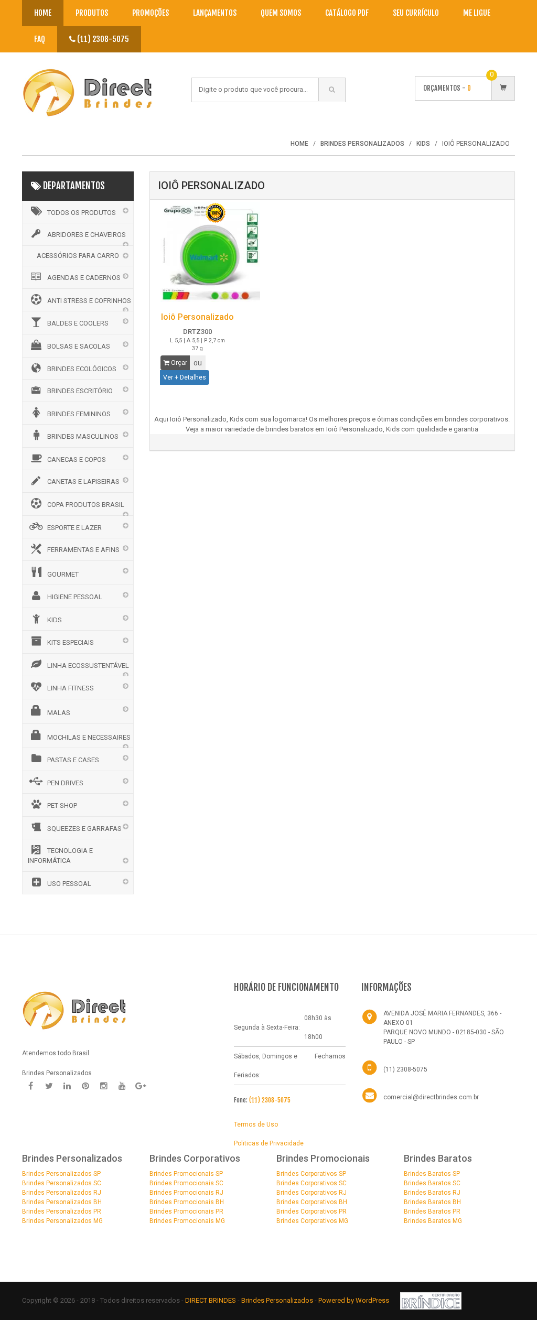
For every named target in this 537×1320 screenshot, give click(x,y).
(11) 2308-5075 (102, 39)
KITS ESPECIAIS (70, 642)
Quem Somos (281, 13)
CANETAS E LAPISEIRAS (83, 481)
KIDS (54, 620)
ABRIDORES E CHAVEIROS (86, 235)
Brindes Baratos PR (432, 1211)
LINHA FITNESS (70, 688)
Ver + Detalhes (184, 377)
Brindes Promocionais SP (186, 1173)
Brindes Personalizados (278, 1300)
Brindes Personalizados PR (61, 1211)
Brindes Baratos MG (433, 1221)
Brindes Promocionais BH (186, 1202)
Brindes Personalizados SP (61, 1173)
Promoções (150, 13)
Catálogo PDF (347, 13)
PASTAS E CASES (73, 760)
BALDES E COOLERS (78, 323)
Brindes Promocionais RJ (186, 1192)
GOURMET (63, 574)
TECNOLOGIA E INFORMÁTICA (60, 855)
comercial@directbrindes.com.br (431, 1097)
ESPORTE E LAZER (74, 528)
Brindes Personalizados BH (62, 1202)
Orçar (178, 362)
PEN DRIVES (65, 783)
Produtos (92, 13)
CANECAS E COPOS (76, 459)
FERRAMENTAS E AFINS (83, 550)
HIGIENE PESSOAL (74, 597)
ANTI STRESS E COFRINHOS (89, 301)
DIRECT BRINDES (210, 1300)
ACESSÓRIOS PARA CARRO (78, 255)
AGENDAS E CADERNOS (84, 278)
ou (198, 363)
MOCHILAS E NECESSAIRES (89, 737)
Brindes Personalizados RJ (61, 1192)
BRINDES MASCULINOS (83, 436)
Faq (39, 39)
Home (42, 13)
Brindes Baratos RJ (432, 1192)
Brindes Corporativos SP (311, 1173)
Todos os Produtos (81, 213)
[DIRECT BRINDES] (74, 1009)
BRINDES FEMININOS (79, 414)
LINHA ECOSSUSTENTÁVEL (88, 665)
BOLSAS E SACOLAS (78, 346)
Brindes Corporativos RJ (311, 1192)
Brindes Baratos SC (432, 1183)
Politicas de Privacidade (269, 1143)
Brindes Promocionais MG (187, 1221)
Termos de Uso (256, 1124)
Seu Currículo (416, 13)
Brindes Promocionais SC (186, 1183)
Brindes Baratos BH (432, 1202)
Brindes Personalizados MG (62, 1221)
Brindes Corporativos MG (312, 1221)
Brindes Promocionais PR (186, 1211)
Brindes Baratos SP (432, 1173)
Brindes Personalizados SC (61, 1183)
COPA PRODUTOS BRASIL (85, 504)
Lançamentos (215, 13)
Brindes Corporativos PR (311, 1211)
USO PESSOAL (69, 884)
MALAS (58, 713)
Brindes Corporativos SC (311, 1183)
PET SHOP (62, 805)
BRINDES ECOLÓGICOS (81, 369)
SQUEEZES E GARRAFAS (84, 828)
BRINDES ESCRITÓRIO (80, 391)
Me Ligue (476, 13)
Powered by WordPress (354, 1300)
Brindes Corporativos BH (311, 1202)
